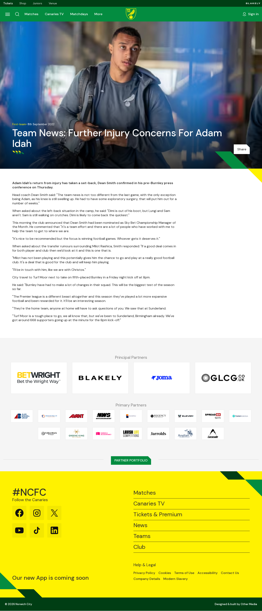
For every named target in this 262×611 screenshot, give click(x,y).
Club (139, 547)
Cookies (164, 573)
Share (241, 149)
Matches (31, 14)
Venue (53, 3)
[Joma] (161, 378)
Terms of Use (184, 573)
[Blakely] (253, 3)
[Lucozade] (212, 433)
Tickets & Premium (157, 514)
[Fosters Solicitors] (240, 416)
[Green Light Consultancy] (223, 378)
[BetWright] (38, 378)
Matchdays (79, 14)
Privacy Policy (144, 573)
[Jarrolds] (158, 433)
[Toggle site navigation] (7, 14)
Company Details (146, 579)
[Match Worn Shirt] (103, 416)
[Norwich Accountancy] (103, 433)
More (98, 14)
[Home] (131, 14)
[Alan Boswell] (21, 416)
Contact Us (230, 573)
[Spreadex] (212, 416)
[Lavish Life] (131, 433)
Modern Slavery (175, 579)
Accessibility (208, 573)
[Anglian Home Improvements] (185, 433)
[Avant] (76, 416)
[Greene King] (76, 433)
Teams (141, 536)
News (140, 525)
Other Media (249, 604)
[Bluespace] (131, 416)
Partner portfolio (131, 460)
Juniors (37, 3)
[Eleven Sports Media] (185, 416)
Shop (22, 3)
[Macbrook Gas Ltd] (49, 416)
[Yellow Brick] (49, 433)
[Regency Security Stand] (158, 416)
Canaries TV (54, 14)
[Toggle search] (17, 14)
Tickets (8, 3)
